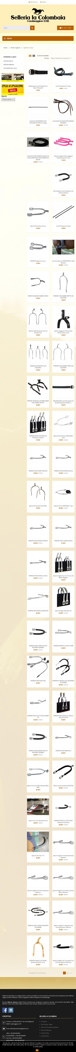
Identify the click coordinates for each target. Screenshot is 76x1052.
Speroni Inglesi (8, 61)
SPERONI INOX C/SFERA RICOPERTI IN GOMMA (38, 926)
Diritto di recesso (46, 1030)
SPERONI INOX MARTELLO (63, 751)
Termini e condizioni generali (49, 1027)
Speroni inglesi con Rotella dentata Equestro (63, 856)
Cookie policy (45, 1036)
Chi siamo (44, 1021)
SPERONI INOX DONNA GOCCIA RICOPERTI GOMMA (38, 751)
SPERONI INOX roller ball (38, 681)
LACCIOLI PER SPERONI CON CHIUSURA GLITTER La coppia (38, 122)
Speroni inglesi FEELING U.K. (63, 611)
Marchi (4, 96)
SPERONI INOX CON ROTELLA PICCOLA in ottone (38, 437)
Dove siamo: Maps (47, 1024)
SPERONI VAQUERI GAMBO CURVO (38, 296)
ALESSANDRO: (16, 1036)
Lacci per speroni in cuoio (63, 86)
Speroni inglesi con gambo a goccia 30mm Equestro (63, 891)
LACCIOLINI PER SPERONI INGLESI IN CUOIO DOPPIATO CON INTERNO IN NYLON (38, 158)
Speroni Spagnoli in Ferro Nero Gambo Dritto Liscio (63, 332)
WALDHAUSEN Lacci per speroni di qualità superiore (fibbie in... (63, 402)
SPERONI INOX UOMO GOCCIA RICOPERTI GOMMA (38, 646)
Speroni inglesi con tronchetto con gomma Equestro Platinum (63, 961)
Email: (17, 1028)
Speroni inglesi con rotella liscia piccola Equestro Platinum (63, 926)
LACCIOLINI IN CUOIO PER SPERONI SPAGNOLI (63, 122)
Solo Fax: (14, 1038)
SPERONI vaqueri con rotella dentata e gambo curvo (38, 961)
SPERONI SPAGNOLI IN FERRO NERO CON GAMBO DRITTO (38, 402)
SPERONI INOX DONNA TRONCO (38, 541)
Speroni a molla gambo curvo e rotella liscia (38, 332)
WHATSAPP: (15, 1040)
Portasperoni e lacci (10, 68)
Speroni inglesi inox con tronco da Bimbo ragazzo (63, 576)
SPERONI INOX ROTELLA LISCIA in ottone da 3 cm (63, 716)
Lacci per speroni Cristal (63, 226)
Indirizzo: (20, 1023)
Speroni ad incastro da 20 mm (38, 506)
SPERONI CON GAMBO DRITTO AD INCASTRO (63, 297)
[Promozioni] (12, 89)
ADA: (13, 1033)
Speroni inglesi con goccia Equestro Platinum (38, 891)
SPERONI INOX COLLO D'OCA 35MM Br (38, 716)
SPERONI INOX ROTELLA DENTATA (38, 611)
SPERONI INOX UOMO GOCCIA (63, 541)
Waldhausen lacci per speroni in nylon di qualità (38, 87)
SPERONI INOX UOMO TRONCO (38, 471)
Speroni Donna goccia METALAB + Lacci (63, 437)
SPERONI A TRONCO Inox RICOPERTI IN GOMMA (63, 681)
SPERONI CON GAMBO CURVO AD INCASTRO (63, 367)
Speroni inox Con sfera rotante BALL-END (38, 786)
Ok (37, 1050)
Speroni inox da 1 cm (38, 855)
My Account (34, 2)
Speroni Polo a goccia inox (38, 226)
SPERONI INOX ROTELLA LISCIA (38, 576)
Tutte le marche (8, 99)
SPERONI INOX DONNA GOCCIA (63, 471)
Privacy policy (45, 1033)
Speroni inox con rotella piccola (38, 821)
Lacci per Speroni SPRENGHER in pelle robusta (63, 262)
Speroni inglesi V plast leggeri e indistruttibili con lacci (63, 157)
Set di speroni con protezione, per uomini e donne (63, 192)
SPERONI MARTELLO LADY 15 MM (63, 646)
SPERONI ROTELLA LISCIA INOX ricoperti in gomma (63, 821)
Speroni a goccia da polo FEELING (63, 786)
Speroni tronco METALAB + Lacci (63, 506)
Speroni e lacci (10, 57)
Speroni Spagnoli (9, 64)
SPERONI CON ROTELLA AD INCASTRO (38, 367)
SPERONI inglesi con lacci (38, 261)
